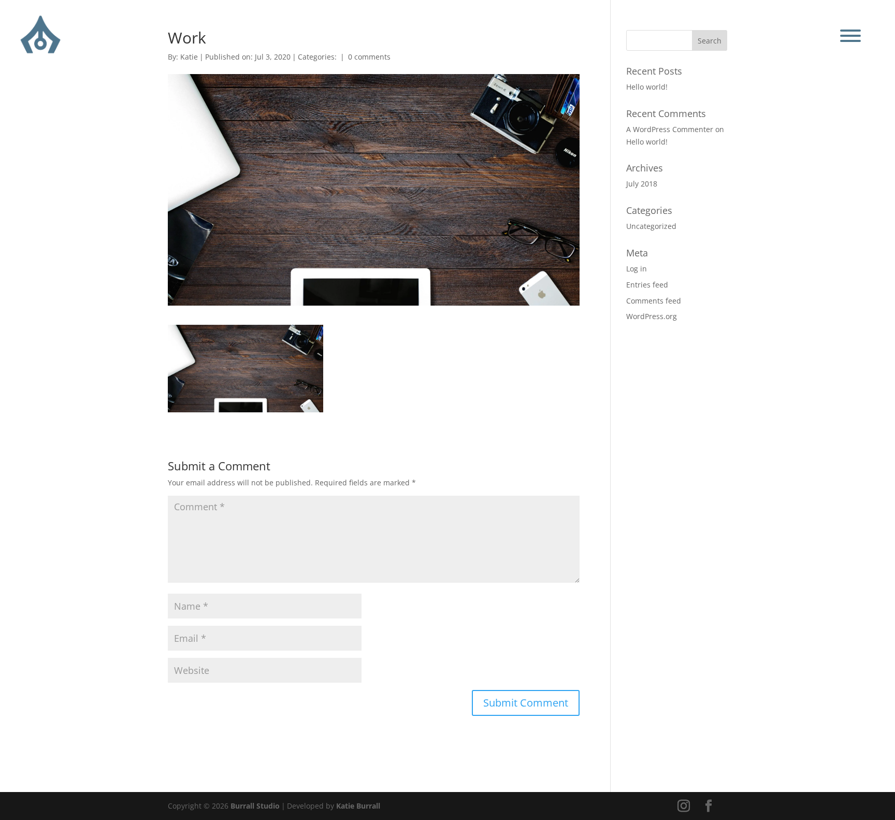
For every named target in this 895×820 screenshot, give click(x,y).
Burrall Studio (255, 806)
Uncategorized (651, 226)
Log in (636, 269)
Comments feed (653, 301)
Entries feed (647, 285)
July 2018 (641, 184)
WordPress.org (651, 316)
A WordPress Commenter (669, 129)
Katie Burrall (358, 806)
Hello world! (647, 87)
